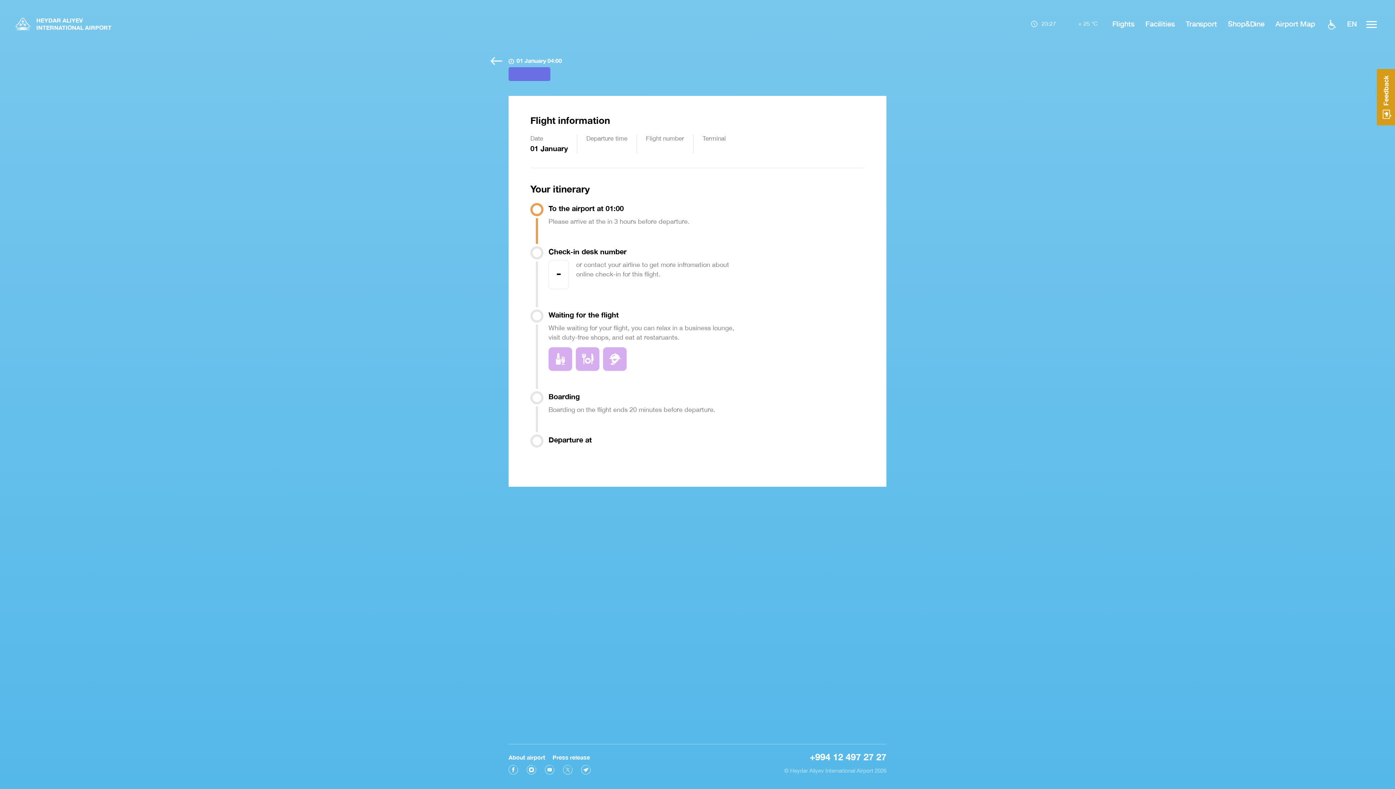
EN (1352, 23)
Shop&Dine (1246, 23)
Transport (1201, 23)
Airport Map (1295, 23)
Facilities (1160, 23)
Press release (571, 757)
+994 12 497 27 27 (848, 757)
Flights (1123, 23)
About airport (527, 757)
